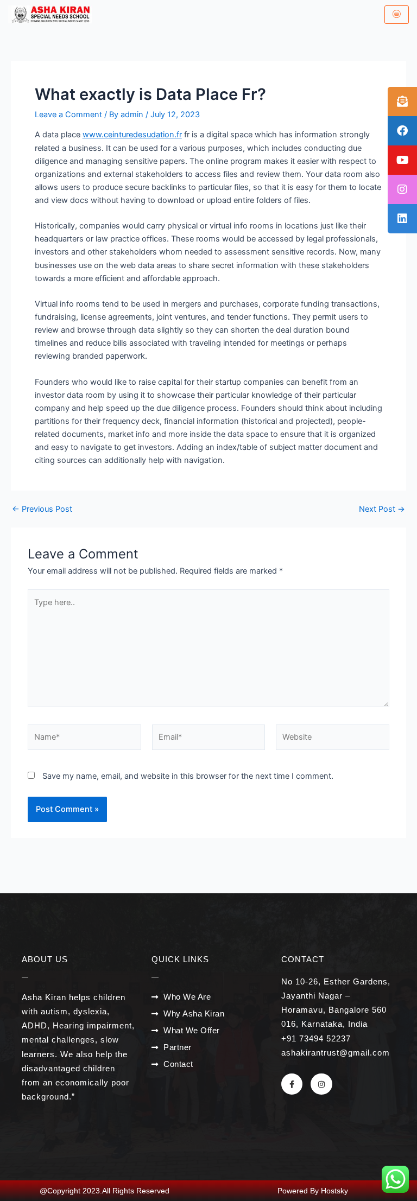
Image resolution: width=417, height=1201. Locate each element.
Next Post (382, 509)
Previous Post (42, 509)
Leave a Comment (68, 114)
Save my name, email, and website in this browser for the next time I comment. (187, 776)
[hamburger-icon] (396, 14)
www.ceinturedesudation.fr (132, 134)
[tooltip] (402, 101)
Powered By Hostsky (312, 1190)
